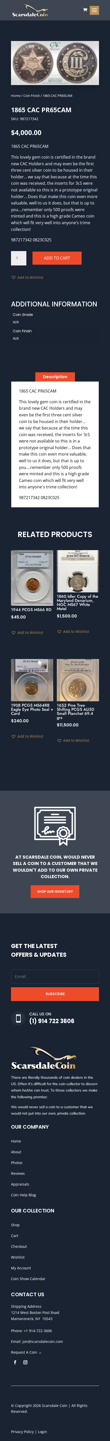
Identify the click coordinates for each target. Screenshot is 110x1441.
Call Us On (40, 1014)
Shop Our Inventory (55, 891)
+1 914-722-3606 (38, 1330)
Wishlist (18, 1257)
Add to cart (57, 258)
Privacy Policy (22, 1431)
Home (15, 95)
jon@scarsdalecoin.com (43, 1341)
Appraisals (20, 1184)
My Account (21, 1267)
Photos (17, 1162)
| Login (40, 1431)
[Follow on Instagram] (25, 1362)
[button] (27, 277)
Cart (14, 1235)
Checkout (19, 1246)
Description (55, 377)
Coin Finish (31, 95)
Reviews (18, 1173)
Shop (15, 1224)
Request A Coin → (26, 1352)
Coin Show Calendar (28, 1278)
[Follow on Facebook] (15, 1362)
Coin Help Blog (23, 1194)
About (16, 1151)
